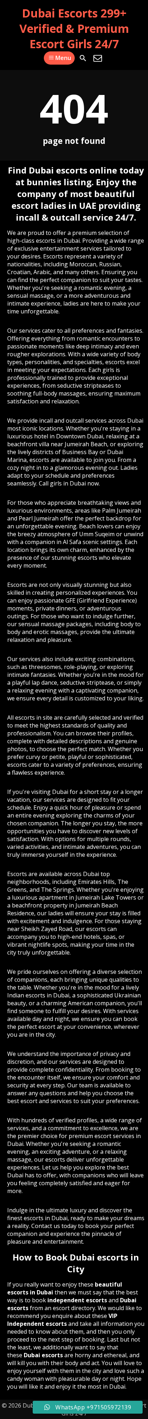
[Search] (83, 58)
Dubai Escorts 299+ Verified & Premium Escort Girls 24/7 (74, 28)
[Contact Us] (97, 58)
